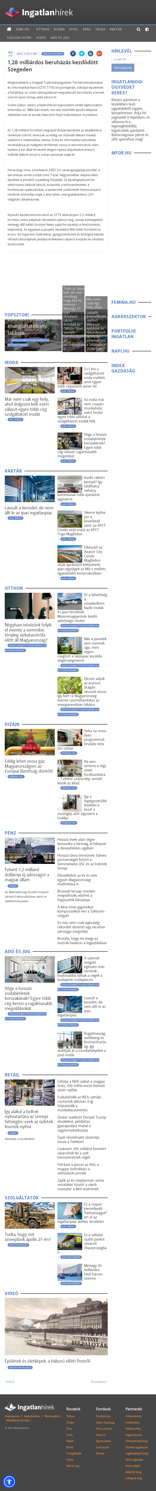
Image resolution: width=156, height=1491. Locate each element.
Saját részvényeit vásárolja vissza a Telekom (78, 1139)
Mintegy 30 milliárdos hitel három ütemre (93, 1272)
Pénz (87, 29)
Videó (41, 37)
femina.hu (16, 776)
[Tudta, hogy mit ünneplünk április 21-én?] (30, 1204)
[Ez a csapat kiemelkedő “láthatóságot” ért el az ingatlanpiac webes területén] (69, 1204)
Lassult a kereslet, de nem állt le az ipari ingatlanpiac (29, 510)
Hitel (73, 29)
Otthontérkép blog (137, 1441)
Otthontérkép (134, 1416)
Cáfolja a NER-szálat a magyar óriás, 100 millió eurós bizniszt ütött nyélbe (81, 1085)
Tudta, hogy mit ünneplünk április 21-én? (28, 1237)
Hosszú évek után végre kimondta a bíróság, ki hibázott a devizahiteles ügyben (81, 843)
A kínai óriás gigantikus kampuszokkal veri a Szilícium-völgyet (81, 911)
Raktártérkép (18, 1245)
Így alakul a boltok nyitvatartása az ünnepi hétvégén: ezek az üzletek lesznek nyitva (29, 1119)
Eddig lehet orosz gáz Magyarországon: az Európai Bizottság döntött (29, 766)
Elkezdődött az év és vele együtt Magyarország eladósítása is (77, 879)
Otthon (42, 29)
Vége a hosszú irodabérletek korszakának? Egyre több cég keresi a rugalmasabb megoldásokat (28, 998)
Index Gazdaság (105, 1422)
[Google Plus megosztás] (99, 53)
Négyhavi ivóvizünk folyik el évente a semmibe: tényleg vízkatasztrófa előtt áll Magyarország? (28, 632)
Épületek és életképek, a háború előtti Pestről (47, 1361)
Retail (69, 1447)
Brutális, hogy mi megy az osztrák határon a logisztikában (82, 940)
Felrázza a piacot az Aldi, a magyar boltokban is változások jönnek (78, 1168)
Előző (9, 1382)
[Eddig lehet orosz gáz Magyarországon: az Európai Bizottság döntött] (30, 731)
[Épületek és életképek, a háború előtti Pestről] (56, 1300)
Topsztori (17, 315)
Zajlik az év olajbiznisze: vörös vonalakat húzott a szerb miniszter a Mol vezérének (80, 1184)
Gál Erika (15, 419)
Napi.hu (100, 1435)
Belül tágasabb (134, 1459)
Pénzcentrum (104, 1428)
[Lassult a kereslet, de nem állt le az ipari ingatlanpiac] (30, 478)
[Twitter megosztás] (82, 53)
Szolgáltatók (19, 37)
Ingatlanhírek (53, 53)
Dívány (100, 1453)
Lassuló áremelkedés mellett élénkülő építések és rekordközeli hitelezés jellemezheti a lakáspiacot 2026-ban (96, 330)
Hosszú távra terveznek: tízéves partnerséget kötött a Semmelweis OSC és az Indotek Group (82, 862)
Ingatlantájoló (20, 1367)
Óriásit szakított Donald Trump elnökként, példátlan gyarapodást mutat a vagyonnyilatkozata (81, 1123)
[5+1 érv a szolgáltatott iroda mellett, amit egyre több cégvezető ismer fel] (69, 369)
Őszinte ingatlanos (137, 1447)
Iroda (100, 29)
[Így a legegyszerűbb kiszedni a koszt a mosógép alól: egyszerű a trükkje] (69, 797)
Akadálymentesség (17, 1420)
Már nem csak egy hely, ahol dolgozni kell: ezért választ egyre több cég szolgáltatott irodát (27, 406)
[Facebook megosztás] (73, 53)
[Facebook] (147, 29)
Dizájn (59, 29)
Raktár (116, 29)
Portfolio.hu (103, 1416)
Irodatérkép (132, 1422)
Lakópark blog (134, 1478)
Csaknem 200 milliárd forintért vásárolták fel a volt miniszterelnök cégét (81, 1153)
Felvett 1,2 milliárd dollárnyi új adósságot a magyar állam (27, 874)
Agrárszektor (103, 1441)
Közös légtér (133, 1466)
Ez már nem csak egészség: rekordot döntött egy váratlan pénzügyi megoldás (81, 926)
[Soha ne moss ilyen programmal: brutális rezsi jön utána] (69, 731)
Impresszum (12, 1416)
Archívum (27, 54)
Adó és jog (60, 37)
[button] (9, 1481)
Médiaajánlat (52, 1416)
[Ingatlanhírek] (39, 6)
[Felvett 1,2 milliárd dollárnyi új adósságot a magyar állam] (30, 840)
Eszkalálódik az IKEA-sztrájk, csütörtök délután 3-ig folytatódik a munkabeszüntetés (79, 1103)
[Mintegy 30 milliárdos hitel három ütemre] (69, 1266)
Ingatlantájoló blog (137, 1453)
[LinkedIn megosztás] (90, 53)
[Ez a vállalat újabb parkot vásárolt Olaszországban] (69, 1235)
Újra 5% (22, 29)
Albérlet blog (133, 1472)
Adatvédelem (32, 1416)
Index (13, 886)
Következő (99, 1382)
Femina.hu (102, 1447)
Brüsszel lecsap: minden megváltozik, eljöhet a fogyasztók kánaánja (76, 895)
